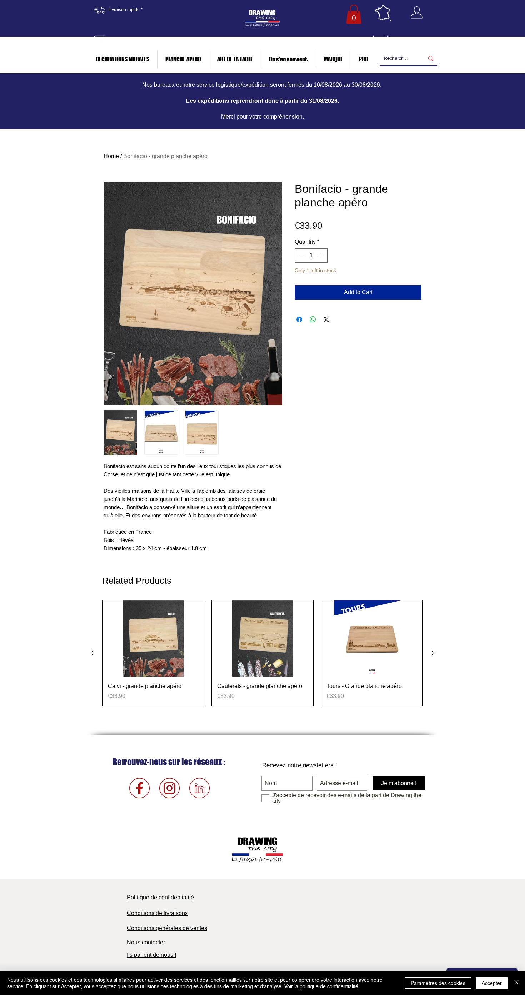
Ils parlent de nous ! (151, 955)
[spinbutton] (311, 255)
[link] (354, 14)
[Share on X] (326, 319)
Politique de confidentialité (160, 897)
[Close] (516, 982)
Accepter (492, 982)
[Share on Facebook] (299, 319)
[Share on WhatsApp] (313, 319)
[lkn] (199, 788)
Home (111, 156)
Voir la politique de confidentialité (321, 986)
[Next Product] (433, 653)
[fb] (139, 788)
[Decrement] (301, 255)
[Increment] (321, 255)
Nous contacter (146, 942)
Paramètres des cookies (438, 982)
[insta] (169, 788)
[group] (263, 653)
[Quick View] (153, 638)
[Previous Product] (92, 653)
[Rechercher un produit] (431, 58)
